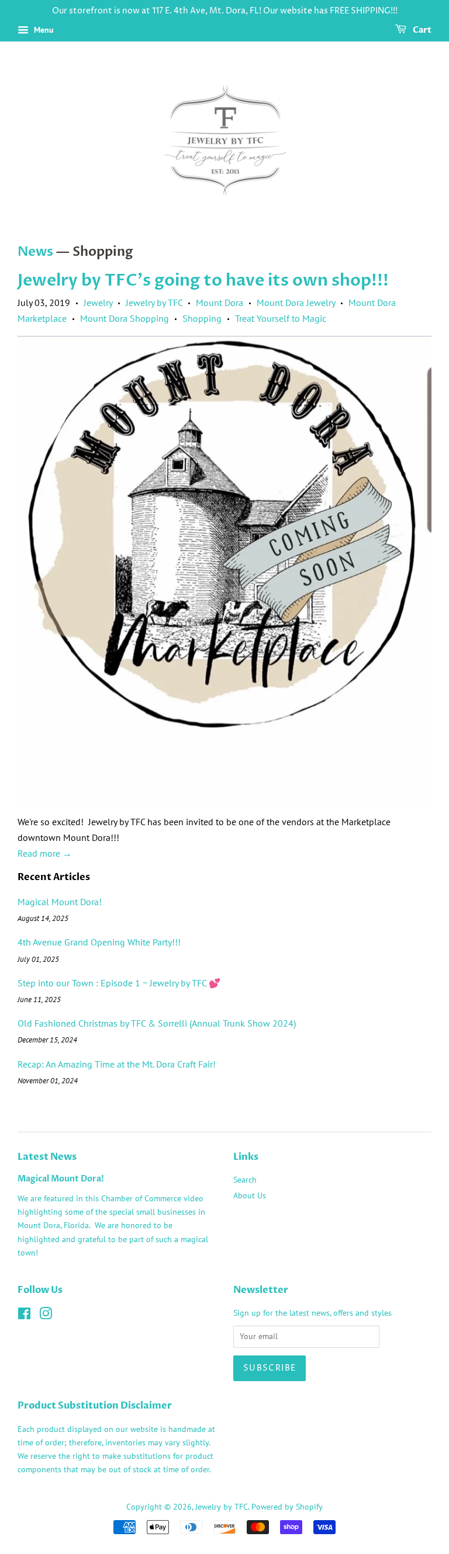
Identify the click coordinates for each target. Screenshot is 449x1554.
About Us (249, 1195)
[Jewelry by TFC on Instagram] (45, 1315)
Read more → (45, 853)
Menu (43, 30)
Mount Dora (219, 302)
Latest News (47, 1156)
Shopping (202, 318)
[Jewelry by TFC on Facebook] (24, 1315)
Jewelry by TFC (154, 302)
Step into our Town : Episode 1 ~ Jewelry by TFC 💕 (119, 983)
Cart (421, 30)
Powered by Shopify (287, 1506)
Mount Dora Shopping (124, 318)
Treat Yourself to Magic (280, 318)
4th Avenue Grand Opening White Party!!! (99, 942)
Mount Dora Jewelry (296, 302)
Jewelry (98, 302)
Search (245, 1179)
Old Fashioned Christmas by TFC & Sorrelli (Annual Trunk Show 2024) (157, 1023)
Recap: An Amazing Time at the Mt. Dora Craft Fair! (117, 1064)
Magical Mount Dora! (60, 902)
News (35, 251)
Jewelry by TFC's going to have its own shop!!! (203, 280)
